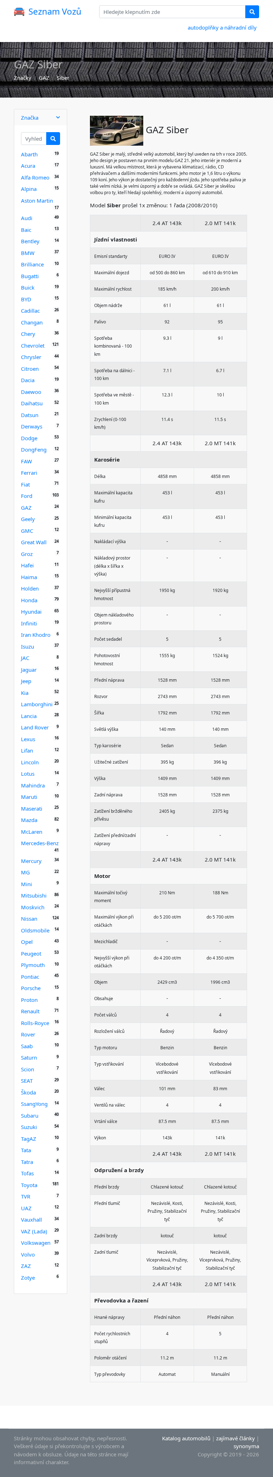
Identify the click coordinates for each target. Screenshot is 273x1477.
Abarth (29, 154)
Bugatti (30, 276)
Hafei (27, 565)
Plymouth (33, 964)
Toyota (29, 1185)
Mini (26, 884)
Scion (27, 1069)
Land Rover (35, 727)
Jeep (26, 681)
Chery (28, 333)
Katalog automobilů (186, 1438)
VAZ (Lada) (34, 1231)
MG (25, 872)
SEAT (27, 1080)
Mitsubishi (34, 895)
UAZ (26, 1208)
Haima (29, 577)
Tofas (27, 1173)
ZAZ (26, 1265)
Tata (26, 1150)
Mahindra (33, 785)
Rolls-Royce (35, 1022)
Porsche (31, 988)
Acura (28, 165)
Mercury (31, 860)
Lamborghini (37, 704)
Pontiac (30, 976)
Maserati (31, 808)
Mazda (29, 819)
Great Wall (34, 542)
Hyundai (31, 611)
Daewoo (31, 391)
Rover (28, 1034)
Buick (27, 287)
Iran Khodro (35, 634)
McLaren (31, 831)
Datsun (29, 414)
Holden (30, 588)
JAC (25, 657)
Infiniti (29, 623)
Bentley (30, 241)
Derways (31, 426)
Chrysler (31, 356)
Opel (27, 941)
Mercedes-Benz (40, 843)
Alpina (29, 188)
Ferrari (29, 472)
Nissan (29, 918)
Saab (27, 1046)
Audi (26, 218)
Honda (29, 600)
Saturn (29, 1057)
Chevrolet (32, 345)
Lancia (29, 715)
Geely (28, 518)
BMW (27, 252)
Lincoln (30, 762)
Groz (27, 553)
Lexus (28, 739)
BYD (26, 299)
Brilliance (32, 264)
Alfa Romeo (35, 177)
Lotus (27, 773)
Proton (29, 999)
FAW (26, 461)
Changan (32, 322)
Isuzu (27, 646)
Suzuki (29, 1126)
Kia (24, 692)
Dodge (29, 438)
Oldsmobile (35, 930)
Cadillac (30, 310)
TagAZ (28, 1138)
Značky (22, 77)
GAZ (44, 77)
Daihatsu (32, 403)
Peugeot (31, 953)
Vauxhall (31, 1219)
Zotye (28, 1277)
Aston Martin (37, 200)
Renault (30, 1011)
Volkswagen (35, 1242)
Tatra (27, 1161)
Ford (26, 495)
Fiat (25, 484)
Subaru (29, 1115)
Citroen (30, 368)
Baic (26, 229)
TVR (25, 1196)
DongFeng (34, 449)
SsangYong (34, 1103)
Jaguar (29, 669)
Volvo (28, 1254)
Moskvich (32, 907)
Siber (63, 77)
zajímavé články (235, 1438)
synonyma (246, 1446)
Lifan (27, 750)
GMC (27, 530)
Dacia (27, 380)
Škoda (28, 1092)
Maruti (29, 796)
